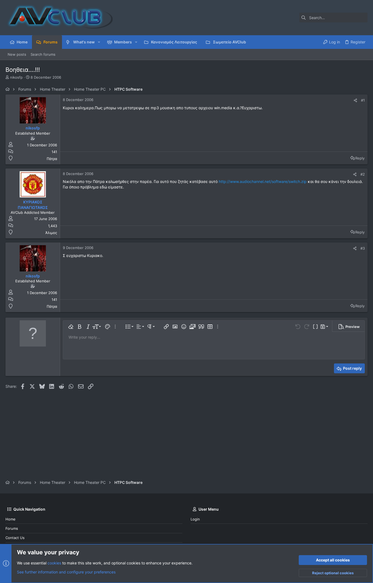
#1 (363, 100)
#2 (362, 174)
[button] (99, 42)
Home (10, 519)
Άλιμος (51, 232)
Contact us (15, 537)
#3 (362, 248)
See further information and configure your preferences (66, 572)
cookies (54, 563)
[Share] (355, 100)
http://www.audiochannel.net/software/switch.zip (263, 181)
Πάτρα (52, 158)
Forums (11, 528)
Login (195, 519)
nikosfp (16, 77)
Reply (360, 158)
